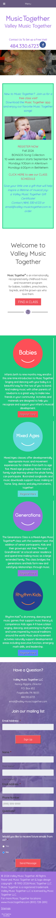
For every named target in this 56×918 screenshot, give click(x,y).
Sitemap (6, 908)
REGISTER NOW (28, 146)
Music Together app (37, 102)
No (7, 852)
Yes (7, 846)
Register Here (28, 414)
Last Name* (8, 779)
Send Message (28, 863)
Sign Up (28, 739)
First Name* (8, 766)
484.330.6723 (24, 46)
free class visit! (28, 98)
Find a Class (28, 302)
